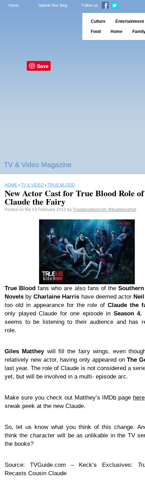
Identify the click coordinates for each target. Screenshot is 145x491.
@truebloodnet (122, 209)
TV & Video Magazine (37, 165)
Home (13, 5)
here (139, 397)
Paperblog (39, 26)
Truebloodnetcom (90, 209)
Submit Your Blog (52, 5)
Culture (98, 21)
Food (96, 31)
